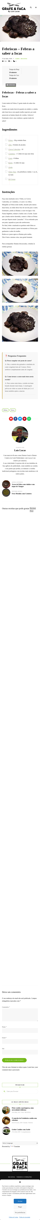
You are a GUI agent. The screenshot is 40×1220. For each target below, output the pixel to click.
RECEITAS (24, 58)
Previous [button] (33, 508)
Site (3, 1048)
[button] (20, 1182)
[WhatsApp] (29, 419)
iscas (13, 410)
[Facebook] (15, 419)
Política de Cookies (13, 1217)
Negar (20, 1207)
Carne (17, 58)
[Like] (11, 419)
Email (4, 1038)
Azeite (10, 167)
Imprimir (11, 85)
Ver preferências (20, 1212)
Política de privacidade (24, 1217)
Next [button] (31, 511)
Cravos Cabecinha (14, 149)
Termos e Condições (24, 1177)
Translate (17, 1146)
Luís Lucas (20, 450)
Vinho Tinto (12, 172)
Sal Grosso (11, 179)
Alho (10, 145)
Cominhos (11, 154)
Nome (4, 1027)
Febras (10, 140)
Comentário (6, 1007)
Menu (36, 7)
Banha (10, 163)
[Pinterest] (24, 419)
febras (5, 410)
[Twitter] (20, 419)
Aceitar (20, 1201)
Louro (10, 158)
